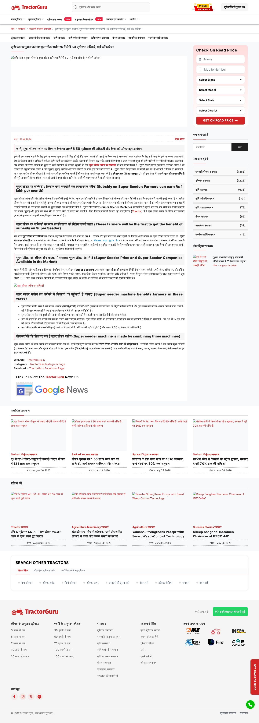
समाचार (21, 28)
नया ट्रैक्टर (26, 582)
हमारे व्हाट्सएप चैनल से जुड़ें (232, 611)
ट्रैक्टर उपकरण (54, 19)
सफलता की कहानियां (107, 675)
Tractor (136, 211)
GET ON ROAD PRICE (218, 120)
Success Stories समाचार (207, 527)
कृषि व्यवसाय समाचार (108, 656)
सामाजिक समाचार (137, 37)
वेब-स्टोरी (203, 582)
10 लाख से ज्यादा (20, 656)
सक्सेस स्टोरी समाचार (158, 37)
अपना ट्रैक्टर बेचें (149, 636)
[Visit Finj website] (215, 642)
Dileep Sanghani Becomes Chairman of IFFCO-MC (213, 534)
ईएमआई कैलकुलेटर (84, 19)
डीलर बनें (143, 582)
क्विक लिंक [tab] (23, 570)
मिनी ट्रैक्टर (70, 582)
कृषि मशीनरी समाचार (78, 37)
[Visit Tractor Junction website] (215, 630)
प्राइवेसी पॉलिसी (228, 713)
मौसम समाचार (118, 37)
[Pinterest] (39, 696)
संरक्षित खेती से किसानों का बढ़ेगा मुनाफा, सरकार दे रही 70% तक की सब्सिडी (220, 461)
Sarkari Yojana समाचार (24, 454)
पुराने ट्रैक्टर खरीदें (150, 630)
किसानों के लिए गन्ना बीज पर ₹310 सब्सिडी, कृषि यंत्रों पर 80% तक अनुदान (158, 461)
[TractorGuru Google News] (52, 384)
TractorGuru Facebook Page (46, 368)
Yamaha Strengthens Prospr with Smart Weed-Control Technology (158, 534)
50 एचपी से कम (62, 636)
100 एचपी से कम (63, 649)
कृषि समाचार (59, 37)
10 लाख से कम (19, 649)
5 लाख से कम (18, 636)
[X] (31, 696)
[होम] (29, 6)
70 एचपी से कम (62, 643)
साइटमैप (244, 713)
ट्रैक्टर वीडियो (165, 582)
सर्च (240, 147)
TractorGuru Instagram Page (47, 364)
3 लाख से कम (18, 630)
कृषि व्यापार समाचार (100, 37)
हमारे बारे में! (146, 656)
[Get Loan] (203, 7)
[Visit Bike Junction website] (193, 630)
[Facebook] (14, 696)
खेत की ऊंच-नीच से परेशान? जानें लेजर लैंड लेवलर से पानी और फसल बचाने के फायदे (97, 534)
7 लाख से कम (18, 643)
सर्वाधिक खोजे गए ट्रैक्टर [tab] (73, 570)
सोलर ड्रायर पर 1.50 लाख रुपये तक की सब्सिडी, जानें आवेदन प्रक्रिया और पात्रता (96, 461)
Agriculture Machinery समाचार (90, 527)
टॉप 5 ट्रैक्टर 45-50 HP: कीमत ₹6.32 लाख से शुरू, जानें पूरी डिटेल (36, 534)
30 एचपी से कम (62, 630)
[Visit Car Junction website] (239, 642)
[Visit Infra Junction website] (239, 630)
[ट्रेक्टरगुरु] (35, 611)
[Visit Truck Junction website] (193, 642)
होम (12, 28)
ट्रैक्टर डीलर (147, 643)
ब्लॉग (142, 649)
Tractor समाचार (19, 527)
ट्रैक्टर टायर (92, 582)
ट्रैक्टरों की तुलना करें (234, 7)
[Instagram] (22, 696)
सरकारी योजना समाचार (40, 28)
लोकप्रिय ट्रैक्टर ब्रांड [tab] (44, 570)
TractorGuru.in (36, 360)
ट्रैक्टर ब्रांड (48, 582)
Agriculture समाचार (143, 527)
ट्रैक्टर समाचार (18, 37)
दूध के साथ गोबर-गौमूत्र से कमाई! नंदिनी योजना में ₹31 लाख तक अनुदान (38, 461)
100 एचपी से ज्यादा (64, 656)
